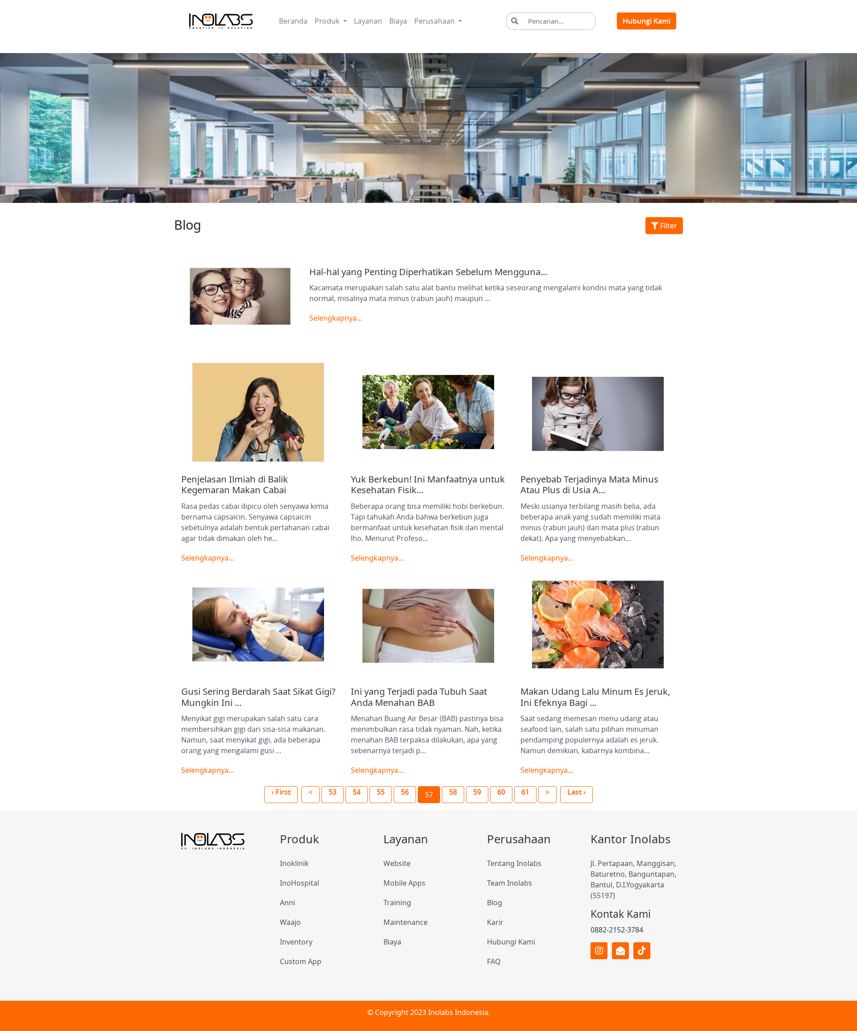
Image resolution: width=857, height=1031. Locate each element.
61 (525, 792)
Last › (576, 792)
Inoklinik (294, 863)
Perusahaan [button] (435, 21)
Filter (667, 226)
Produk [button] (328, 21)
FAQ (494, 961)
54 (357, 792)
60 (501, 792)
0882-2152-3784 (617, 930)
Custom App (300, 961)
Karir (495, 922)
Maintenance (405, 922)
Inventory (296, 942)
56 (405, 792)
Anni (287, 902)
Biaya (398, 21)
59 (477, 792)
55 (381, 792)
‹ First (281, 792)
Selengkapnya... (335, 318)
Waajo (290, 922)
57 (429, 795)
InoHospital (299, 883)
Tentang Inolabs (514, 863)
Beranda (295, 21)
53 (333, 792)
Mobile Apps (404, 883)
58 (453, 792)
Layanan (370, 21)
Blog (494, 902)
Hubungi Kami (646, 21)
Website (397, 863)
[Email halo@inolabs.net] (620, 950)
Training (397, 902)
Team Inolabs (509, 883)
